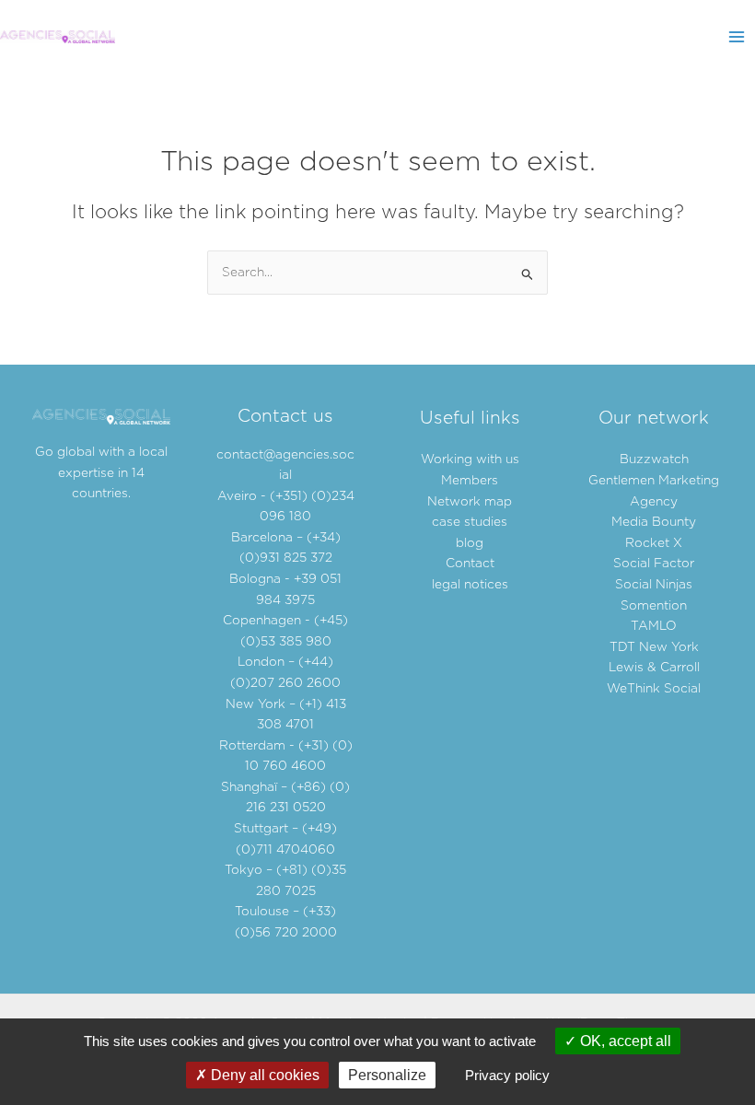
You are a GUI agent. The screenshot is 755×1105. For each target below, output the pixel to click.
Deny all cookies (263, 1075)
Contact (470, 563)
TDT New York (654, 647)
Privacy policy (507, 1075)
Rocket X (653, 543)
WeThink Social (654, 688)
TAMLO (654, 626)
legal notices (470, 584)
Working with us (470, 459)
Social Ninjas (653, 584)
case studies (469, 522)
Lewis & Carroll (654, 667)
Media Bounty (653, 522)
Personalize (387, 1075)
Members (469, 480)
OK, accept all (623, 1041)
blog (469, 543)
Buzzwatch (654, 459)
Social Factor (653, 563)
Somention (654, 605)
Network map (469, 501)
